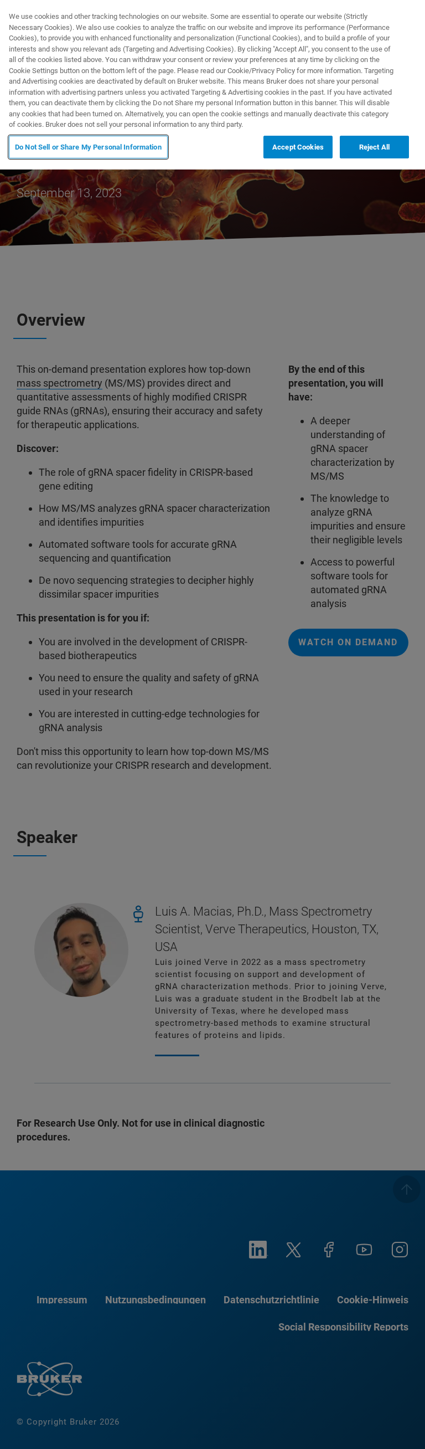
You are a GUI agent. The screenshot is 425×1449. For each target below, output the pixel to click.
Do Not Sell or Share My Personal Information (88, 147)
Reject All (374, 147)
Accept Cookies (298, 147)
